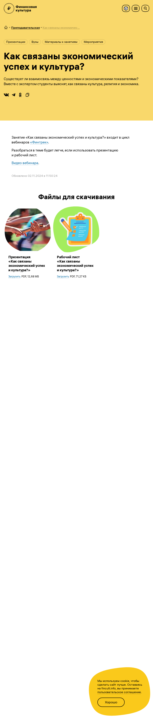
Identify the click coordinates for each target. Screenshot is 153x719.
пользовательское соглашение (119, 692)
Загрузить (14, 276)
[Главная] (6, 28)
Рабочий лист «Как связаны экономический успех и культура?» (75, 263)
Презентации (15, 42)
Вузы (35, 42)
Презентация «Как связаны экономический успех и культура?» (26, 263)
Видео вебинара (25, 163)
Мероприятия (93, 42)
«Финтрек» (39, 142)
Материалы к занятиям (61, 42)
